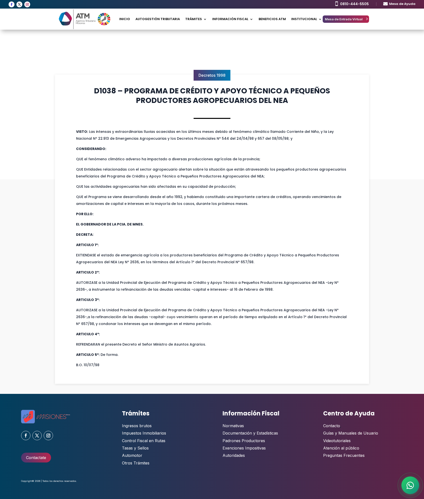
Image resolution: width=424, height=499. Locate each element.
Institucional (304, 19)
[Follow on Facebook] (11, 4)
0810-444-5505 (354, 3)
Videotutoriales (337, 440)
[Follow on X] (19, 4)
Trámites (193, 19)
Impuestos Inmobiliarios (144, 433)
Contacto (331, 425)
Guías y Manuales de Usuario (350, 433)
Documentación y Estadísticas (250, 433)
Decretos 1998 (212, 75)
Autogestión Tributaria (157, 19)
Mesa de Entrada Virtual (344, 19)
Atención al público (341, 448)
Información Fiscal (230, 19)
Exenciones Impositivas (244, 448)
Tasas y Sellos (135, 448)
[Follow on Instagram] (27, 4)
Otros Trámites (135, 463)
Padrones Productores (244, 440)
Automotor (132, 455)
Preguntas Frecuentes (344, 455)
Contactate (36, 457)
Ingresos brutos (137, 425)
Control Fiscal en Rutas (143, 440)
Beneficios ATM (272, 19)
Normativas (233, 425)
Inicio (124, 19)
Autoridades (234, 455)
